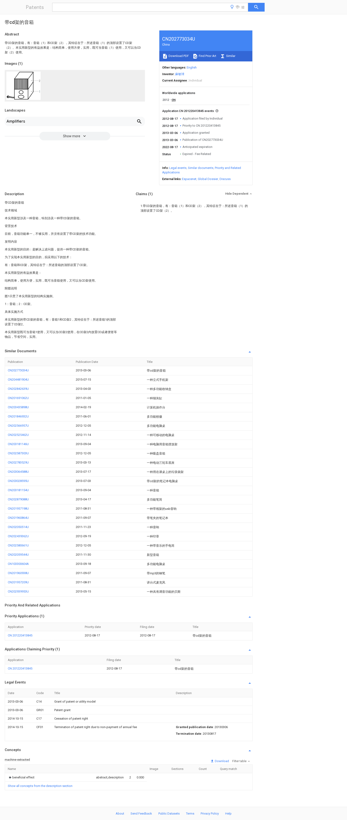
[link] (21, 777)
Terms (190, 813)
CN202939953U (18, 591)
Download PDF (178, 56)
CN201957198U (18, 508)
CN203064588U (18, 471)
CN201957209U (18, 582)
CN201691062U (18, 398)
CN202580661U (18, 545)
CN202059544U (18, 554)
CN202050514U (18, 527)
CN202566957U (18, 425)
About (120, 813)
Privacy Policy (210, 813)
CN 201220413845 (20, 635)
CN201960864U (18, 517)
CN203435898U (18, 407)
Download (221, 761)
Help (228, 813)
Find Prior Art (207, 56)
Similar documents (200, 168)
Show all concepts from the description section (40, 786)
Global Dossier (208, 179)
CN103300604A (18, 564)
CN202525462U (18, 435)
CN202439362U (18, 536)
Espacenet (189, 179)
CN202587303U (18, 453)
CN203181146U (18, 444)
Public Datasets (169, 813)
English (192, 67)
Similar (230, 56)
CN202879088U (18, 499)
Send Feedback (141, 813)
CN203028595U (18, 481)
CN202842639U (18, 389)
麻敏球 (179, 74)
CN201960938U (18, 573)
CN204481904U (18, 379)
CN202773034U (18, 370)
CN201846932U (18, 416)
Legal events (177, 168)
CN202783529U (18, 462)
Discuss (225, 179)
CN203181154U (18, 490)
